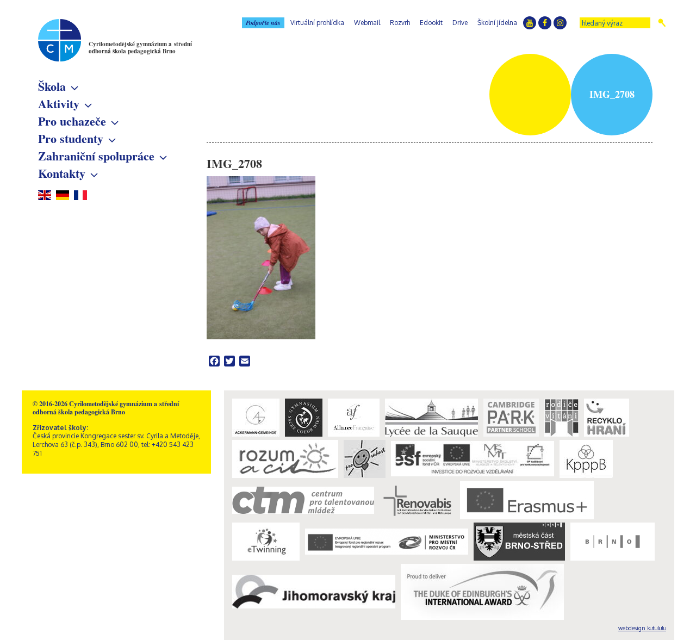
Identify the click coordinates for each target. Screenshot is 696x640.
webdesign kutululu (642, 628)
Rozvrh (400, 22)
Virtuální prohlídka (317, 22)
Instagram (560, 22)
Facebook (544, 22)
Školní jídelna (497, 22)
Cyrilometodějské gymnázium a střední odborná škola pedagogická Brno (140, 47)
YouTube (529, 22)
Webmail (367, 22)
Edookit (431, 22)
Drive (460, 22)
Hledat (662, 22)
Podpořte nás (263, 22)
